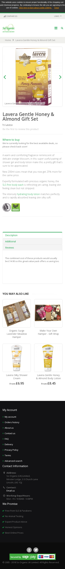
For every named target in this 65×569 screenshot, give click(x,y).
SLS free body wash (13, 184)
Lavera (9, 124)
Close (56, 8)
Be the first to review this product (20, 129)
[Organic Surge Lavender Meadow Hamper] (16, 313)
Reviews (9, 247)
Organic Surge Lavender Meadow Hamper (17, 334)
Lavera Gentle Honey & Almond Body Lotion (48, 376)
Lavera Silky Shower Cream (17, 376)
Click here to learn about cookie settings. (35, 8)
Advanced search (13, 460)
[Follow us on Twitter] (35, 549)
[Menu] (55, 28)
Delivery (9, 444)
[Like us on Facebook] (29, 549)
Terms (8, 455)
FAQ (7, 438)
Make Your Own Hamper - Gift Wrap (48, 332)
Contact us (10, 433)
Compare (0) (11, 16)
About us (9, 427)
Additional (10, 241)
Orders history (12, 422)
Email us (10, 490)
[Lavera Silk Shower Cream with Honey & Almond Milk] (16, 357)
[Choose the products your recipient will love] (48, 313)
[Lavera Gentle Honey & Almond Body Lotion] (48, 357)
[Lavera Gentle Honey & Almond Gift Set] (60, 104)
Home (8, 40)
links (56, 16)
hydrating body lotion (28, 194)
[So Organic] (8, 28)
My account (10, 416)
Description (11, 235)
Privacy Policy (11, 449)
